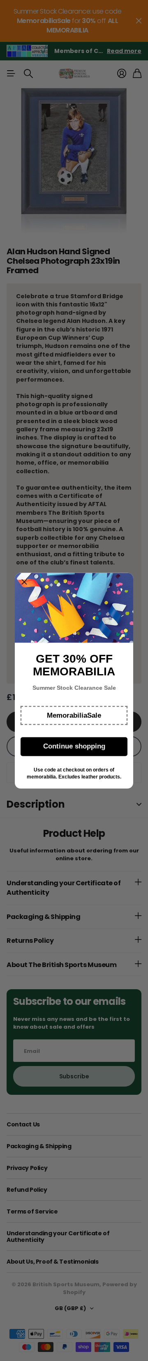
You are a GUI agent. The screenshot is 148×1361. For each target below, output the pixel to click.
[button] (74, 715)
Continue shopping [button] (74, 746)
